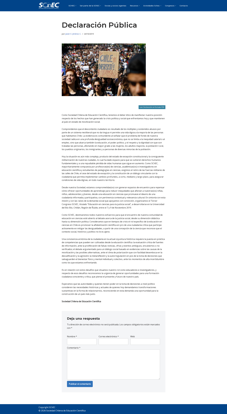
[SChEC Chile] (49, 5)
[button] (75, 5)
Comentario (73, 347)
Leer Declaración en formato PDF (152, 107)
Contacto (184, 6)
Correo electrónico (109, 336)
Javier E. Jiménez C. (73, 34)
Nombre (72, 336)
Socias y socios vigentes (115, 6)
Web (132, 336)
